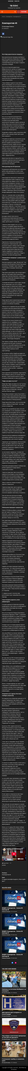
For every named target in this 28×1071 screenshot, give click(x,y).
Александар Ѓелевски (8, 26)
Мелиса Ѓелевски (6, 911)
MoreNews (22, 1067)
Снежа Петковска (6, 992)
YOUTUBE (23, 11)
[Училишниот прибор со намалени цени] (14, 1049)
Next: (13, 879)
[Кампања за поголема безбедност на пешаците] (14, 979)
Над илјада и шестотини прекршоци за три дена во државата (14, 1036)
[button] (2, 11)
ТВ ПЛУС (14, 5)
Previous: (6, 873)
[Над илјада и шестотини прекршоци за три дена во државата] (14, 1026)
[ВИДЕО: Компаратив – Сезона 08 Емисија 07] (14, 921)
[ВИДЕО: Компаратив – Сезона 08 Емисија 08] (14, 898)
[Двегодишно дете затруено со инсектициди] (14, 1003)
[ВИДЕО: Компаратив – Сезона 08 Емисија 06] (14, 945)
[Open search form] (15, 11)
